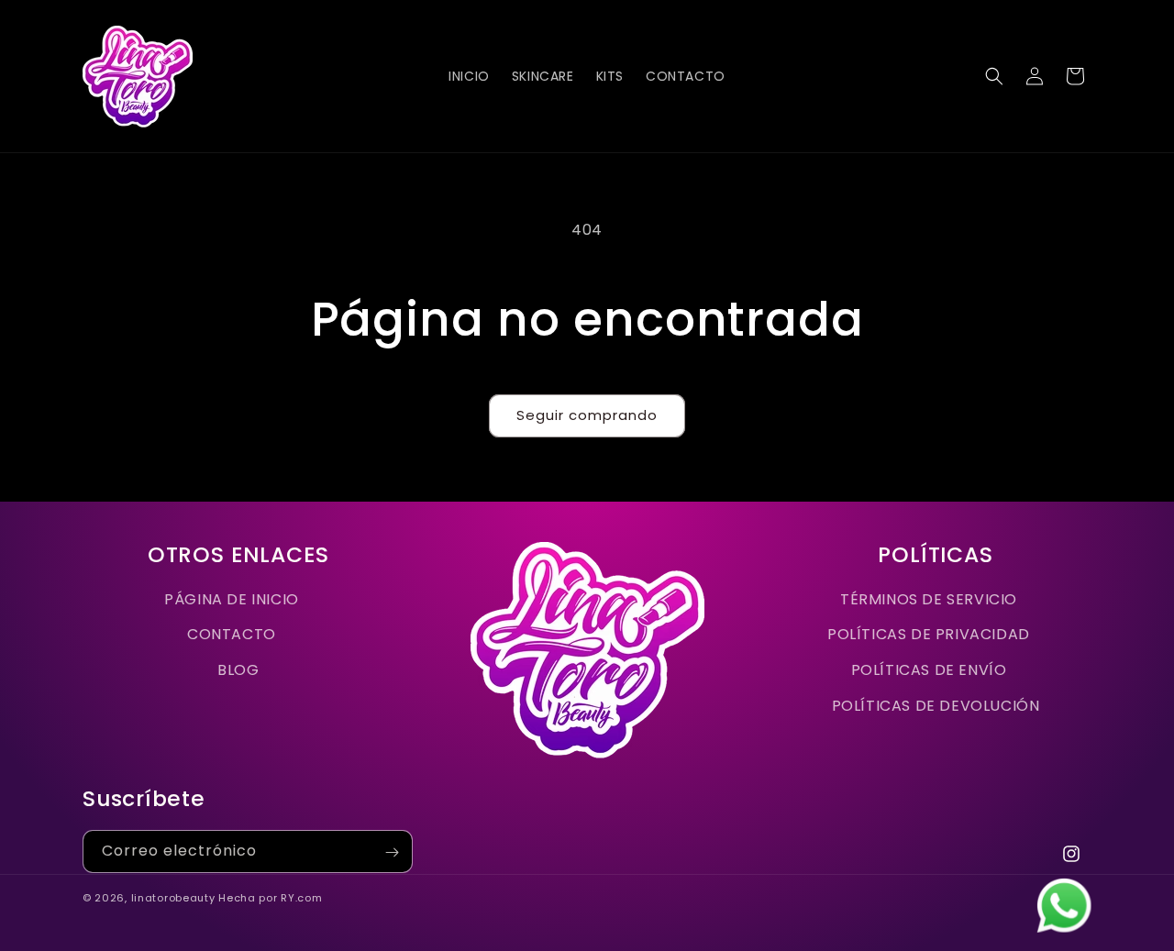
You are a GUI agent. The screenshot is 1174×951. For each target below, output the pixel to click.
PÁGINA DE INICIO (231, 599)
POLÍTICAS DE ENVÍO (929, 669)
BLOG (238, 669)
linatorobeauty (173, 897)
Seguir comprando (587, 415)
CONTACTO (231, 634)
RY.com (301, 897)
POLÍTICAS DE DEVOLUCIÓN (936, 705)
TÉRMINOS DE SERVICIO (928, 599)
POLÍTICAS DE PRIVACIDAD (928, 634)
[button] (994, 76)
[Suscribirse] (391, 852)
